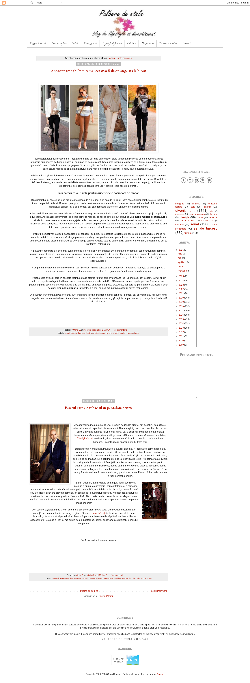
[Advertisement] (98, 369)
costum (99, 578)
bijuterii (74, 333)
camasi (92, 578)
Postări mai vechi (158, 591)
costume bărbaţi (97, 513)
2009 (181, 345)
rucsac (130, 333)
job (130, 578)
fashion (81, 333)
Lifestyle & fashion (112, 44)
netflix (200, 217)
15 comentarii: (120, 330)
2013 (181, 328)
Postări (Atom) (106, 596)
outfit (117, 333)
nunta (143, 578)
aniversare (64, 578)
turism (188, 232)
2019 (181, 302)
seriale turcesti (205, 228)
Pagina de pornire (89, 591)
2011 (181, 336)
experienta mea (197, 214)
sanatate (179, 224)
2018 (181, 306)
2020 (181, 297)
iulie (180, 253)
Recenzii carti (90, 44)
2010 (181, 340)
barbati (85, 578)
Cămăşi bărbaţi (85, 438)
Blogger (160, 674)
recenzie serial (207, 221)
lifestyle (89, 333)
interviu (125, 578)
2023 (181, 285)
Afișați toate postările (120, 58)
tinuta (136, 333)
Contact (187, 44)
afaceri (56, 578)
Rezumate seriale (38, 44)
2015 (181, 319)
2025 (181, 276)
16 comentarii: (117, 575)
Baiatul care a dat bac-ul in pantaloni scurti (98, 407)
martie (181, 266)
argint (67, 333)
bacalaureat (75, 578)
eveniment (108, 578)
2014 (181, 323)
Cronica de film (59, 44)
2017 (181, 310)
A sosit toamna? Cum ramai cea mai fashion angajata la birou (98, 70)
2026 (181, 250)
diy (211, 211)
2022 (181, 289)
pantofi (123, 333)
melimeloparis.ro (100, 333)
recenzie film (187, 220)
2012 (181, 332)
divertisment (184, 211)
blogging (179, 203)
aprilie (181, 262)
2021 (181, 293)
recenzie (213, 217)
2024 (181, 280)
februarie (182, 271)
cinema (207, 207)
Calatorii (131, 44)
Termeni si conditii (168, 44)
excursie (179, 214)
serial (194, 224)
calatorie (196, 203)
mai (180, 258)
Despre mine (147, 44)
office (111, 333)
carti (193, 207)
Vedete (75, 44)
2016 (181, 315)
